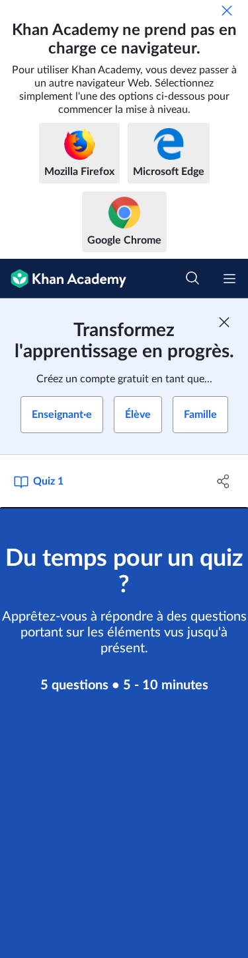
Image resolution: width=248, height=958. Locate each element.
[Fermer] (226, 10)
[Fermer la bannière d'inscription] (224, 322)
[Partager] (223, 481)
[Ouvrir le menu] (229, 279)
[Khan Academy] (63, 278)
